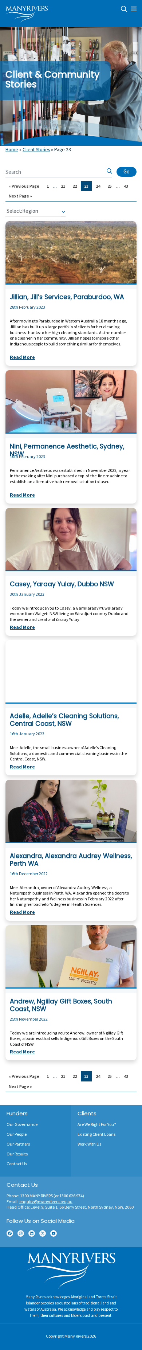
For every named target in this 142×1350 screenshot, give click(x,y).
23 (88, 186)
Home (11, 149)
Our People (17, 1134)
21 (64, 186)
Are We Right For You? (97, 1124)
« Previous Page (24, 187)
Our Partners (18, 1144)
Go (126, 171)
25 (111, 186)
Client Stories (36, 149)
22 (76, 186)
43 (127, 186)
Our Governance (22, 1124)
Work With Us (89, 1144)
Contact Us (17, 1163)
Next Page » (20, 197)
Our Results (17, 1154)
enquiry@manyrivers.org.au (45, 1201)
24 (99, 186)
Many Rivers (75, 1336)
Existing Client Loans (96, 1134)
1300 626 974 (71, 1195)
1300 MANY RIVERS (36, 1195)
